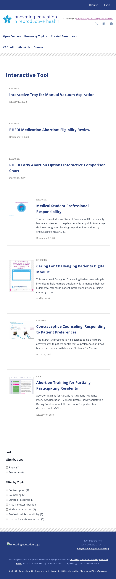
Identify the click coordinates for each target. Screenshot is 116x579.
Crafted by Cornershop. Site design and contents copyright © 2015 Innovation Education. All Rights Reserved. (58, 571)
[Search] (109, 47)
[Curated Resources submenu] (76, 36)
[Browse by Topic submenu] (46, 36)
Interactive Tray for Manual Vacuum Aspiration (52, 94)
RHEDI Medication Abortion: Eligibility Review (49, 129)
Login (107, 4)
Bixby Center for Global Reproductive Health (94, 18)
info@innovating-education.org (93, 548)
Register (93, 4)
